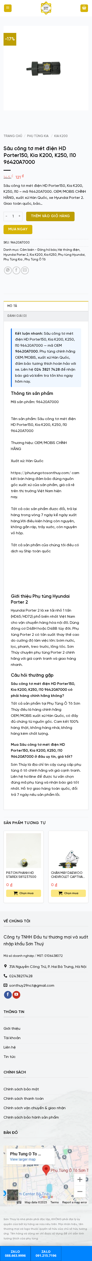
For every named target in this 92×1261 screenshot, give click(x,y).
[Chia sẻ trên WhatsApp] (8, 270)
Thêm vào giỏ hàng (50, 216)
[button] (8, 8)
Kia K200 (61, 136)
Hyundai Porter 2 (16, 254)
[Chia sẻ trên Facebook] (16, 270)
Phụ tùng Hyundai (71, 254)
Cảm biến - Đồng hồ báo (38, 249)
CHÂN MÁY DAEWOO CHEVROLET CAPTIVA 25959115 (67, 875)
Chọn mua (26, 893)
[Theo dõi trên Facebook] (8, 995)
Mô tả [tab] (12, 306)
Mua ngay (18, 229)
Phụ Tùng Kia (38, 136)
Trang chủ (13, 136)
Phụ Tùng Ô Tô (35, 259)
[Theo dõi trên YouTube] (16, 995)
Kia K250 (50, 254)
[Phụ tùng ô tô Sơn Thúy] (46, 8)
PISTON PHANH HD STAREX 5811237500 (21, 875)
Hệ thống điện (68, 249)
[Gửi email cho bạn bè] (25, 270)
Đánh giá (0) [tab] (17, 316)
